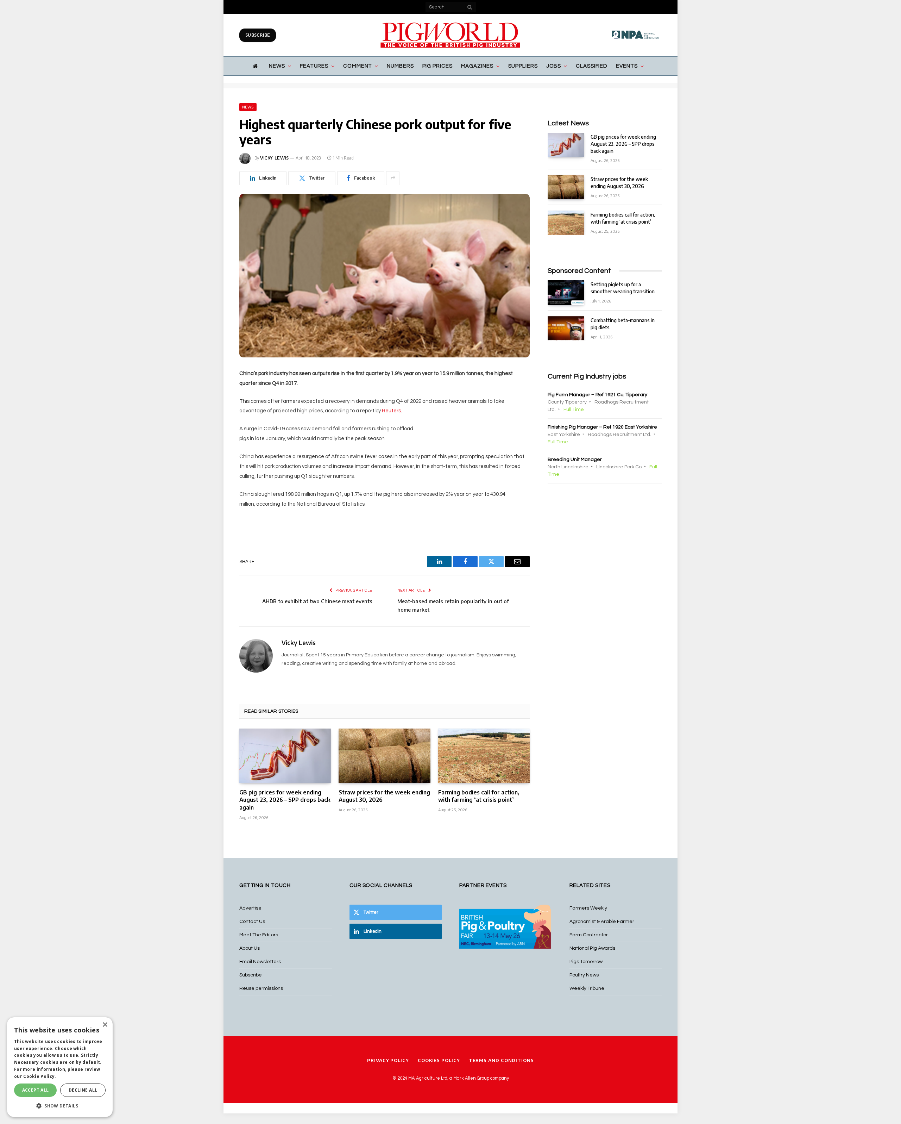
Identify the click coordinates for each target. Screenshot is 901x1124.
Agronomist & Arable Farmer (601, 921)
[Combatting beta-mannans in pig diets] (566, 328)
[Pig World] (450, 35)
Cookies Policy (439, 1060)
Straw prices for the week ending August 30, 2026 (384, 796)
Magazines (477, 66)
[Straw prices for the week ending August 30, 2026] (384, 756)
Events (626, 66)
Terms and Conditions (501, 1060)
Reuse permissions (261, 988)
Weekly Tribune (586, 988)
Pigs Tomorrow (586, 961)
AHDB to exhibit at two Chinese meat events (317, 601)
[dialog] (60, 1067)
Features (314, 66)
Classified (591, 66)
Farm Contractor (588, 934)
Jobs (553, 66)
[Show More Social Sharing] (392, 178)
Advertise (250, 908)
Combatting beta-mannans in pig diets (623, 323)
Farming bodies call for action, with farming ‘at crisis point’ (478, 796)
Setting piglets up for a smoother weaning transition (623, 287)
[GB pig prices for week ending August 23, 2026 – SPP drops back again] (285, 756)
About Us (249, 948)
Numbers (400, 66)
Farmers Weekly (588, 908)
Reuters (391, 410)
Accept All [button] (35, 1090)
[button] (60, 1105)
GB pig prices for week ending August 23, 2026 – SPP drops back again (284, 800)
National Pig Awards (592, 948)
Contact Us (252, 921)
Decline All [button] (83, 1090)
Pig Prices (437, 66)
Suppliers (523, 66)
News (277, 66)
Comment (357, 66)
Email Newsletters (260, 961)
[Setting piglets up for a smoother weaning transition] (566, 292)
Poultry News (584, 975)
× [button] (104, 1025)
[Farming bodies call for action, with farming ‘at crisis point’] (484, 756)
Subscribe (257, 35)
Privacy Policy (388, 1060)
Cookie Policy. (39, 1076)
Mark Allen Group (471, 1078)
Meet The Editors (258, 934)
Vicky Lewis (274, 158)
